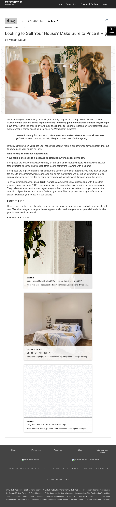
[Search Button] (107, 21)
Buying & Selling (91, 5)
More (107, 5)
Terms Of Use (15, 468)
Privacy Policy (36, 468)
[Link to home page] (15, 4)
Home (60, 4)
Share (111, 33)
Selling (8, 27)
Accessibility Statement (64, 468)
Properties (72, 5)
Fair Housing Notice (96, 468)
